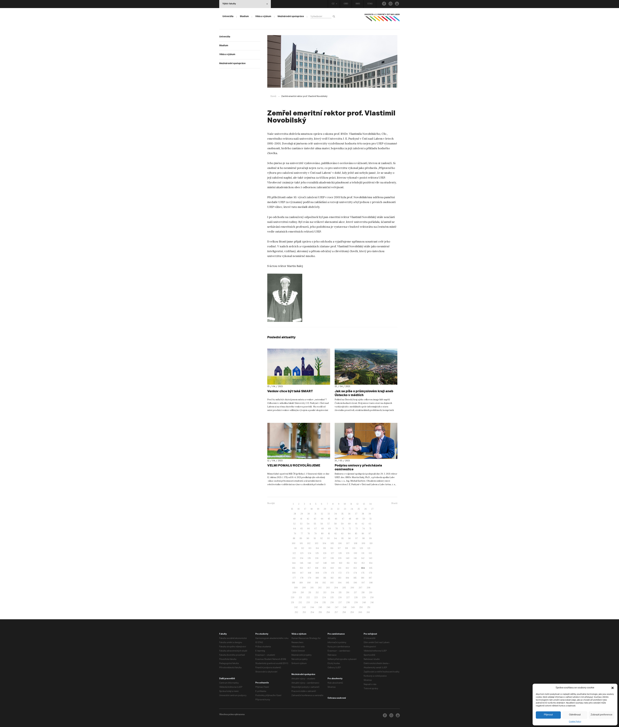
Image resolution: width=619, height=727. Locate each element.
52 (294, 523)
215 (340, 592)
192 (324, 582)
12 (358, 504)
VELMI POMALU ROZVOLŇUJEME (293, 465)
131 (363, 553)
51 (371, 518)
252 (296, 612)
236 (332, 602)
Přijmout (548, 714)
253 (304, 612)
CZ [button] (333, 4)
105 (332, 543)
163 (355, 568)
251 (368, 607)
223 (316, 597)
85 (356, 533)
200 (304, 587)
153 (363, 563)
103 (316, 543)
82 (335, 533)
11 (351, 504)
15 (292, 509)
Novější (271, 503)
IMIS (358, 4)
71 (343, 528)
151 (348, 563)
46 (336, 518)
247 (336, 607)
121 (369, 548)
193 (332, 582)
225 (332, 597)
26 (365, 509)
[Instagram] (390, 4)
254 (312, 612)
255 (320, 612)
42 (308, 518)
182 (332, 577)
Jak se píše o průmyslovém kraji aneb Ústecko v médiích (364, 393)
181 (324, 577)
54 (308, 523)
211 (309, 592)
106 (340, 543)
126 (324, 553)
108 (355, 543)
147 (317, 563)
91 (315, 538)
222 (308, 597)
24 (352, 509)
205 (344, 587)
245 (320, 607)
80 (322, 533)
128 (340, 553)
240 (364, 602)
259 (352, 612)
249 (353, 607)
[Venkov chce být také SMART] (298, 367)
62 (363, 523)
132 (370, 553)
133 (293, 558)
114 (317, 548)
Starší (394, 503)
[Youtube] (397, 4)
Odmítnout (575, 714)
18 (312, 509)
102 (308, 543)
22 (338, 509)
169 (317, 572)
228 (356, 597)
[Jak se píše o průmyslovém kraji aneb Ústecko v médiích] (366, 367)
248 (344, 607)
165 (370, 568)
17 (305, 509)
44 (322, 518)
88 (294, 538)
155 (293, 568)
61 (356, 523)
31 (315, 513)
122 (294, 553)
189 (301, 582)
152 (355, 563)
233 (308, 602)
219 (370, 592)
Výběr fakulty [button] (229, 4)
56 (322, 523)
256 (328, 612)
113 (310, 548)
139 (339, 558)
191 (316, 582)
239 (356, 602)
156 (301, 568)
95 (342, 538)
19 (318, 509)
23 (345, 509)
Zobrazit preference (601, 714)
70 (336, 528)
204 (336, 587)
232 (300, 602)
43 (315, 518)
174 (355, 572)
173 (347, 572)
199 (296, 587)
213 (324, 592)
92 (321, 538)
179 (309, 577)
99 (370, 538)
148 (325, 563)
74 (363, 528)
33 (329, 513)
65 (301, 528)
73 (356, 528)
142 (362, 558)
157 (309, 568)
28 (295, 513)
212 (317, 592)
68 (322, 528)
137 (324, 558)
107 (347, 543)
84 (349, 533)
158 (316, 568)
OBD (346, 4)
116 (331, 548)
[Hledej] (334, 16)
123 (301, 553)
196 (355, 582)
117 (339, 548)
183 (339, 577)
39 (369, 513)
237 (340, 602)
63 (370, 523)
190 (309, 582)
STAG (370, 4)
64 (294, 528)
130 (355, 553)
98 (363, 538)
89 (301, 538)
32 (322, 513)
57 (329, 523)
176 (370, 572)
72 (350, 528)
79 (315, 533)
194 (339, 582)
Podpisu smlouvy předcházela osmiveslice (358, 467)
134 (301, 558)
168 (309, 572)
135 (309, 558)
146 (309, 563)
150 (340, 563)
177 (294, 577)
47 (343, 518)
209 (294, 592)
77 (302, 533)
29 (301, 513)
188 (293, 582)
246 (328, 607)
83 (342, 533)
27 (372, 509)
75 (370, 528)
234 (316, 602)
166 (294, 572)
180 (317, 577)
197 (363, 582)
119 (353, 548)
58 (335, 523)
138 (332, 558)
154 (370, 563)
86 (363, 533)
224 (324, 597)
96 (349, 538)
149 (332, 563)
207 (360, 587)
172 (340, 572)
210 (302, 592)
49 (357, 518)
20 (325, 509)
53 (301, 523)
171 (332, 572)
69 (329, 528)
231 (292, 602)
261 (368, 612)
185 (355, 577)
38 (363, 513)
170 (325, 572)
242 (296, 607)
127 (332, 553)
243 (304, 607)
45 (329, 518)
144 (293, 563)
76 (295, 533)
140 (347, 558)
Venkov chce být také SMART (290, 391)
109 (363, 543)
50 (364, 518)
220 (292, 597)
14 (370, 504)
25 (359, 509)
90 (308, 538)
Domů (273, 96)
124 (309, 553)
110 (371, 543)
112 (302, 548)
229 (364, 597)
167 (301, 572)
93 (328, 538)
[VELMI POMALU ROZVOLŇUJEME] (298, 441)
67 (315, 528)
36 (349, 513)
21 (332, 509)
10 (345, 504)
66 (308, 528)
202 (320, 587)
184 (347, 577)
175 (362, 572)
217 (355, 592)
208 (368, 587)
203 (328, 587)
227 (348, 597)
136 (317, 558)
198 (371, 582)
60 (349, 523)
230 (372, 597)
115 (324, 548)
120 (361, 548)
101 (301, 543)
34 (335, 513)
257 (336, 612)
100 (293, 543)
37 (356, 513)
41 (301, 518)
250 (361, 607)
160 (332, 568)
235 (324, 602)
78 (308, 533)
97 (356, 538)
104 (324, 543)
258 (344, 612)
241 (372, 602)
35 (342, 513)
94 (335, 538)
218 (362, 592)
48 (350, 518)
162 (347, 568)
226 (340, 597)
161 (339, 568)
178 (301, 577)
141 (355, 558)
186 (362, 577)
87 (370, 533)
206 (352, 587)
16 (299, 509)
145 (301, 563)
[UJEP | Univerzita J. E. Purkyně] (382, 18)
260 (360, 612)
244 (312, 607)
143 (370, 558)
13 (364, 504)
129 (347, 553)
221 (300, 597)
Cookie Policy (575, 721)
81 (329, 533)
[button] (612, 687)
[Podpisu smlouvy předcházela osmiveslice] (366, 441)
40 (294, 518)
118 (346, 548)
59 (342, 523)
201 (312, 587)
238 (348, 602)
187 (370, 577)
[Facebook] (384, 4)
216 (347, 592)
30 (308, 513)
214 (332, 592)
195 (347, 582)
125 (317, 553)
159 (324, 568)
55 (315, 523)
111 (295, 548)
